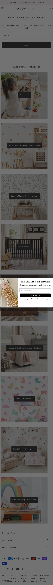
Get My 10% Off (35, 295)
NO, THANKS (35, 303)
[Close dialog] (51, 279)
